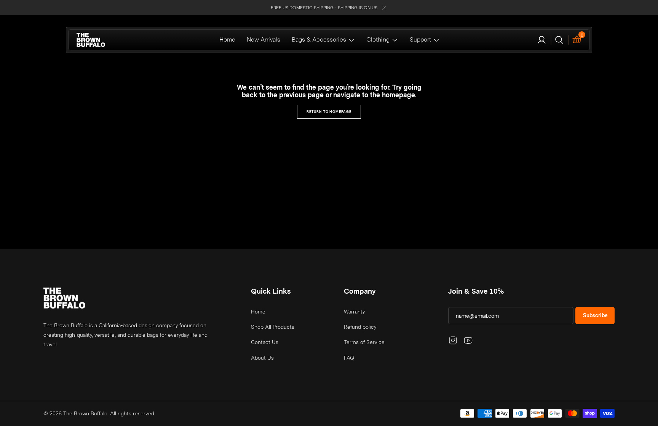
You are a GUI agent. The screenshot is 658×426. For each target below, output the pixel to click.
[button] (541, 40)
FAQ (349, 358)
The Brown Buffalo (85, 413)
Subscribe (595, 315)
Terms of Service (364, 342)
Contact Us (264, 342)
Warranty (354, 312)
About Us (262, 358)
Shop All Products (272, 327)
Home (258, 312)
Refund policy (360, 327)
